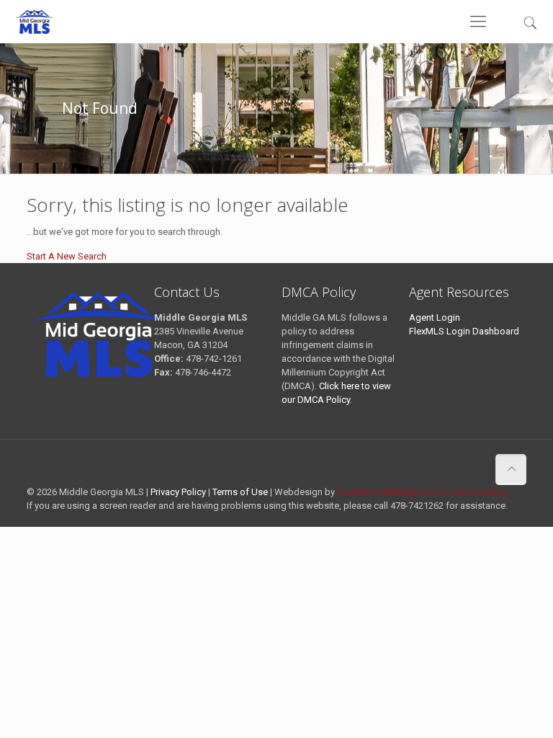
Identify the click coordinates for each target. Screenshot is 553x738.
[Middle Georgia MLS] (34, 21)
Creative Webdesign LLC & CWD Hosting (421, 491)
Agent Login (434, 317)
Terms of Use (240, 491)
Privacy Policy (178, 491)
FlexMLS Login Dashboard (464, 331)
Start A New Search (67, 256)
